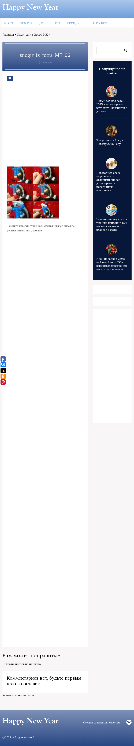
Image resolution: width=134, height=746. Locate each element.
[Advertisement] (57, 126)
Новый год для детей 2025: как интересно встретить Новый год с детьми (111, 106)
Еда (57, 23)
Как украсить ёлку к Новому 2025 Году (110, 142)
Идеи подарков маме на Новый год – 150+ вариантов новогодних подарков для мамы (111, 264)
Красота (26, 23)
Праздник (74, 23)
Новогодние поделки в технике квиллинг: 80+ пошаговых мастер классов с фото (111, 224)
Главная (8, 35)
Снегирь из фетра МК (32, 35)
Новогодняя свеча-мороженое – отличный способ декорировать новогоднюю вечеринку (109, 181)
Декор (43, 23)
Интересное (97, 23)
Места (8, 23)
